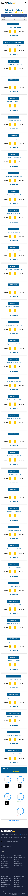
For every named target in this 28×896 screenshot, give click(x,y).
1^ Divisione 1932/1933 (13, 638)
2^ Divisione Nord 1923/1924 (13, 713)
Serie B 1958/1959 (13, 378)
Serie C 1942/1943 (13, 489)
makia (20, 834)
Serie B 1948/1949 (13, 415)
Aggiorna (16, 771)
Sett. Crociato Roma (19, 865)
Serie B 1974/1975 (13, 247)
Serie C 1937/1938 (13, 545)
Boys (3, 855)
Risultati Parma (5, 876)
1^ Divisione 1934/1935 (13, 601)
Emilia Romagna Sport (19, 886)
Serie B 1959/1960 (13, 359)
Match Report (14, 35)
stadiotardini (4, 882)
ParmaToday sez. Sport (6, 880)
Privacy (9, 893)
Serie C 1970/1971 (13, 284)
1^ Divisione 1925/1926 (13, 694)
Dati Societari (21, 893)
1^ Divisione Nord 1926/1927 (13, 676)
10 (20, 779)
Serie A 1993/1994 (13, 98)
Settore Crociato (5, 865)
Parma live (17, 882)
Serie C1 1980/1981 (13, 173)
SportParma (17, 880)
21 (7, 779)
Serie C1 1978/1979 (13, 191)
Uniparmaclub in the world (20, 857)
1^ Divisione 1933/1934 (13, 620)
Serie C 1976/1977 (13, 229)
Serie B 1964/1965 (13, 303)
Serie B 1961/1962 (13, 322)
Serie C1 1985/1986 (13, 135)
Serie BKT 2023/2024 (13, 24)
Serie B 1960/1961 (13, 340)
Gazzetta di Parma (18, 878)
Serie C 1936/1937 (13, 564)
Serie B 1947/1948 (13, 433)
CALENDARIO (14, 894)
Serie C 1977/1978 (13, 210)
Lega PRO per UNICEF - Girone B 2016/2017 (13, 42)
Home (4, 893)
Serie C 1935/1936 (13, 583)
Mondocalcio (4, 886)
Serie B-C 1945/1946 (13, 471)
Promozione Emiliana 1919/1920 (13, 750)
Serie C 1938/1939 (13, 527)
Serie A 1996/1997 (13, 61)
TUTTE (20, 12)
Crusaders (17, 861)
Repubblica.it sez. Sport (19, 876)
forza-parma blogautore (6, 878)
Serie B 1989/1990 (13, 117)
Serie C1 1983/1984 (13, 154)
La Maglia (14, 893)
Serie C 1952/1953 (13, 396)
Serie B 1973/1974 (13, 266)
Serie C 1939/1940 (13, 508)
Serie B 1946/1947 (13, 452)
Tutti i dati (15, 821)
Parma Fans (17, 859)
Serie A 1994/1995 (13, 79)
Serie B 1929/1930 (13, 657)
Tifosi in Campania (5, 867)
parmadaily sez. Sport (6, 884)
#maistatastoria (5, 861)
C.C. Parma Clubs (18, 855)
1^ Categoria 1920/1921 (13, 732)
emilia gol (17, 884)
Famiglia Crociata (18, 863)
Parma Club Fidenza (5, 863)
